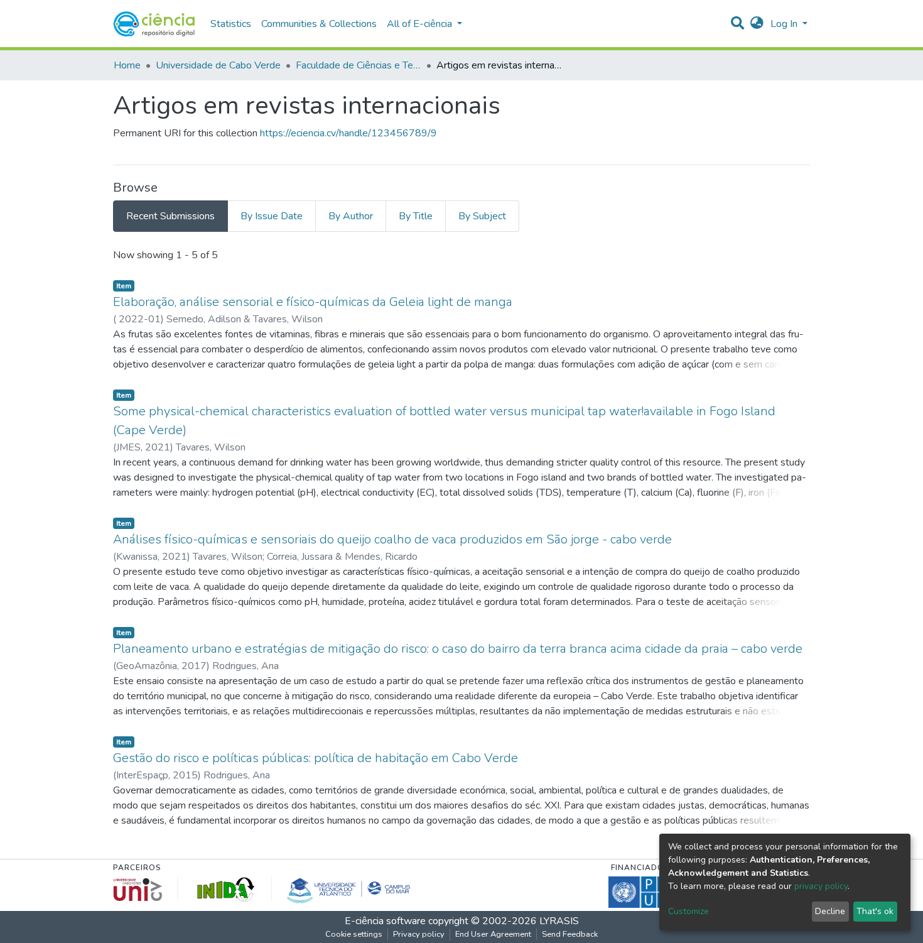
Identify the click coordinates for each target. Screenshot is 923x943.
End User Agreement (493, 934)
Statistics (230, 24)
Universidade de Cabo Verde (218, 65)
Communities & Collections (319, 24)
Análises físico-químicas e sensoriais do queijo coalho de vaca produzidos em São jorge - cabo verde (392, 539)
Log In (785, 24)
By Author (350, 216)
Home (127, 65)
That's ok (874, 911)
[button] (757, 23)
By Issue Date (271, 216)
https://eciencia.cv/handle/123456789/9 (348, 133)
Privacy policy (419, 934)
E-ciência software (385, 921)
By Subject (482, 216)
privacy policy (821, 886)
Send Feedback (570, 934)
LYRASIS (559, 921)
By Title (416, 216)
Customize (688, 911)
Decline (830, 911)
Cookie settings (353, 934)
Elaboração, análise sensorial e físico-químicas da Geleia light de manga (312, 301)
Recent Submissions (170, 216)
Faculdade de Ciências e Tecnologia (358, 65)
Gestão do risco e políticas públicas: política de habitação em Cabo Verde (315, 757)
